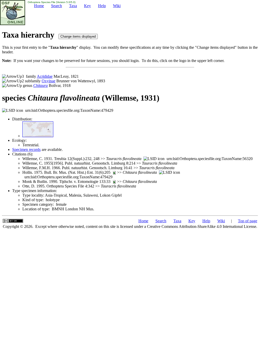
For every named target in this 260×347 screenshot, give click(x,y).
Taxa (73, 6)
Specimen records (26, 149)
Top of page (247, 221)
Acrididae (45, 76)
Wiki (117, 6)
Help (102, 6)
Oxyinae (48, 81)
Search (56, 6)
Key (87, 6)
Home (39, 6)
